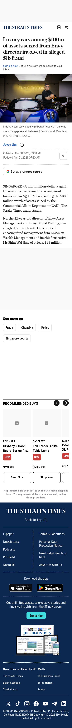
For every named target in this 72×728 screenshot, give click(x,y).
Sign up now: (10, 66)
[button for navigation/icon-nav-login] (59, 27)
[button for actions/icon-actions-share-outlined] (63, 156)
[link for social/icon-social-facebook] (36, 704)
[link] (22, 27)
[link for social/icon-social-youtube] (45, 704)
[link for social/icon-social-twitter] (8, 704)
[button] (59, 27)
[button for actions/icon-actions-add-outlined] (22, 145)
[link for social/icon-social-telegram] (54, 704)
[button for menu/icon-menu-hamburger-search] (66, 27)
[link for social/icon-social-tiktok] (18, 704)
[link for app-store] (21, 588)
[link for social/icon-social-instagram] (27, 704)
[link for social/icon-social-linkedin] (64, 704)
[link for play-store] (50, 588)
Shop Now (17, 477)
